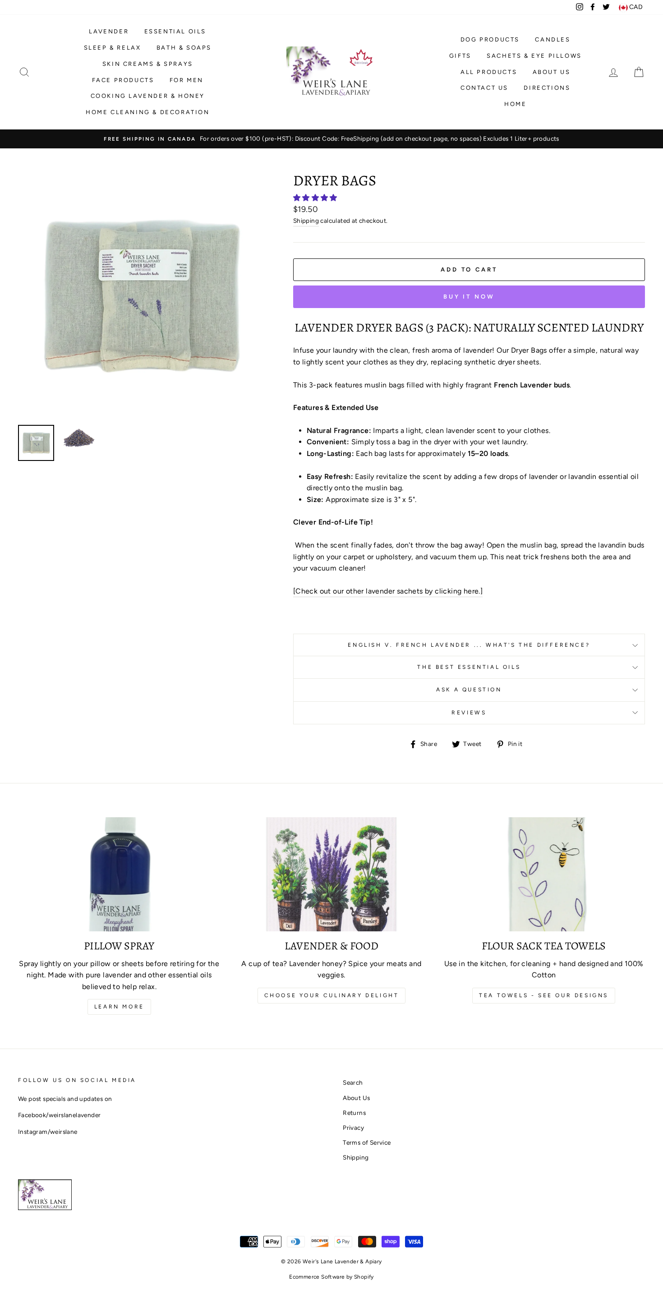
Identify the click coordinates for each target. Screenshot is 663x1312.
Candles (552, 39)
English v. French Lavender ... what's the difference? (469, 645)
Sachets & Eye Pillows (534, 55)
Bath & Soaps (184, 47)
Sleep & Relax (112, 47)
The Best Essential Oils (468, 667)
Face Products (123, 80)
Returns (354, 1112)
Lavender (109, 31)
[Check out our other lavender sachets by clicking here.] (388, 591)
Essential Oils (175, 31)
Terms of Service (367, 1142)
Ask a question (469, 689)
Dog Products (490, 39)
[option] (331, 139)
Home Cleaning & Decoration (148, 112)
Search (353, 1082)
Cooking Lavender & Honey (148, 95)
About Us (552, 72)
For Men (186, 80)
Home (515, 104)
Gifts (460, 55)
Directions (547, 87)
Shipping (306, 220)
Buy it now (469, 296)
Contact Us (484, 87)
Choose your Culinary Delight (331, 995)
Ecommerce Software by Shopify (331, 1277)
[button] (316, 197)
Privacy (353, 1127)
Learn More (119, 1007)
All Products (488, 72)
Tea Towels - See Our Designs (543, 995)
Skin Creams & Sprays (147, 63)
